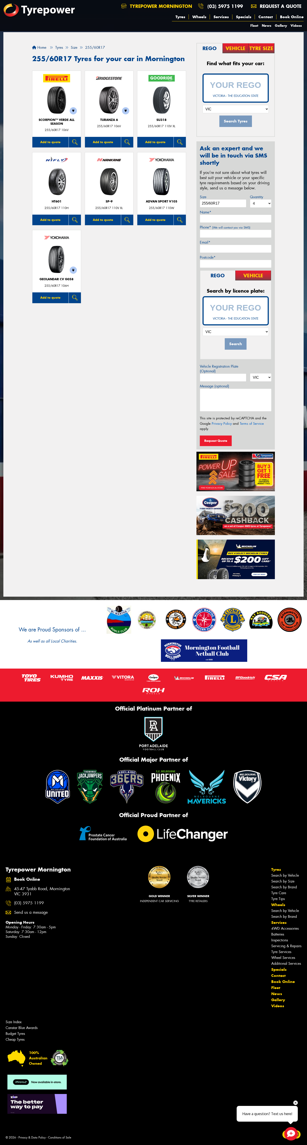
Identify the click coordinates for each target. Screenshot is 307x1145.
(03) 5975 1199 (225, 6)
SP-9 (109, 201)
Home (41, 47)
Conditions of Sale (59, 1137)
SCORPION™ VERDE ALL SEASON (56, 122)
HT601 (57, 201)
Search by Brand (284, 887)
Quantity (256, 197)
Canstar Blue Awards (22, 1027)
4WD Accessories (285, 928)
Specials (243, 16)
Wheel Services (283, 957)
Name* (205, 212)
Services (221, 16)
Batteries (277, 934)
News (266, 25)
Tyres (180, 16)
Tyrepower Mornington (160, 6)
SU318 (161, 120)
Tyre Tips (278, 898)
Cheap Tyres (15, 1039)
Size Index (14, 1022)
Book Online (292, 16)
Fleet (254, 25)
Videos (296, 25)
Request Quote (215, 441)
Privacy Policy (222, 423)
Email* (205, 242)
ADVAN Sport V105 (161, 201)
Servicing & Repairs (286, 946)
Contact (265, 16)
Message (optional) (214, 386)
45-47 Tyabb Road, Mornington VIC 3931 (42, 891)
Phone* (225, 227)
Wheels (199, 16)
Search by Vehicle (285, 875)
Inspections (279, 940)
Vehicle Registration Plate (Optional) (219, 369)
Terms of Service (252, 423)
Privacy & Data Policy (32, 1137)
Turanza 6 (109, 120)
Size (203, 197)
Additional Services (286, 963)
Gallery (281, 25)
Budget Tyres (15, 1033)
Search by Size (282, 881)
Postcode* (208, 257)
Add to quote (50, 142)
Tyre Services (281, 951)
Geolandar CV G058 (56, 279)
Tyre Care (278, 893)
